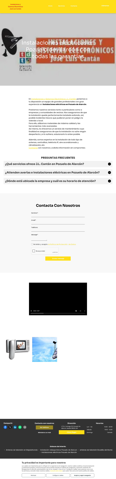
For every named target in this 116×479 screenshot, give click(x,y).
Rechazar (33, 475)
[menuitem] (51, 6)
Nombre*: (34, 213)
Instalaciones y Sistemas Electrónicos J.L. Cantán (53, 99)
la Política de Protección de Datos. (62, 244)
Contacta (33, 148)
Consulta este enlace (56, 471)
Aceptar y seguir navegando (82, 475)
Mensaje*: (34, 235)
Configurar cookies (58, 475)
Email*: (33, 220)
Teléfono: (34, 227)
